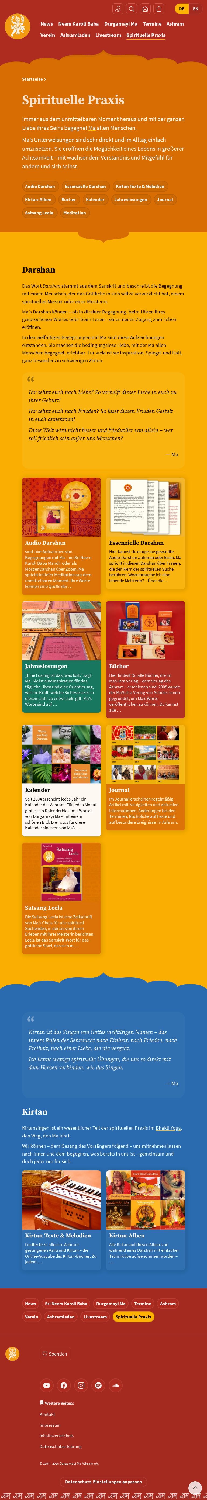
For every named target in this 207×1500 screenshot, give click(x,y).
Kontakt (47, 1414)
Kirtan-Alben (39, 199)
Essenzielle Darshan (86, 186)
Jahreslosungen (131, 199)
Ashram (175, 23)
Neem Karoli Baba (78, 23)
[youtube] (46, 1385)
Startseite (32, 79)
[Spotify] (98, 1385)
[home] (17, 26)
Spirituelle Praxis (145, 35)
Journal (165, 199)
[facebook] (63, 1385)
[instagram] (81, 1385)
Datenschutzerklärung (61, 1446)
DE (181, 9)
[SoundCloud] (115, 1385)
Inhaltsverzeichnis (57, 1436)
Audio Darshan (40, 186)
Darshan (38, 270)
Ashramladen (75, 35)
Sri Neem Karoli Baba (66, 1303)
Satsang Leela (39, 213)
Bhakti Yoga (168, 1128)
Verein (47, 35)
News (46, 23)
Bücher (69, 199)
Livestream (108, 35)
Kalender (96, 199)
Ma (92, 128)
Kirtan (34, 1112)
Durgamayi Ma (120, 23)
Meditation (75, 213)
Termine (152, 23)
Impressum (50, 1425)
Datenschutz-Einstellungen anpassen (103, 1482)
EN (195, 9)
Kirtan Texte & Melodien (140, 186)
